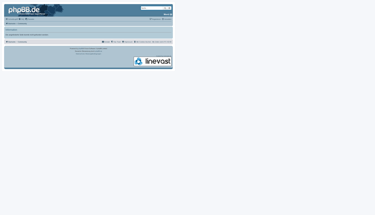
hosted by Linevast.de (163, 56)
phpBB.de (98, 51)
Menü (166, 14)
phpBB (80, 48)
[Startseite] (27, 10)
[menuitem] (21, 19)
